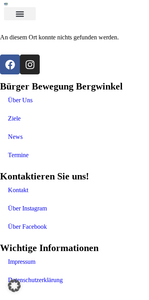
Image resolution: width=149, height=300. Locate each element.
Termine (18, 155)
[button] (20, 13)
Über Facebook (27, 226)
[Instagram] (30, 64)
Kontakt (18, 190)
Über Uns (20, 100)
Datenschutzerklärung (35, 280)
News (15, 136)
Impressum (21, 261)
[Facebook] (10, 64)
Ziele (14, 118)
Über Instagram (27, 208)
